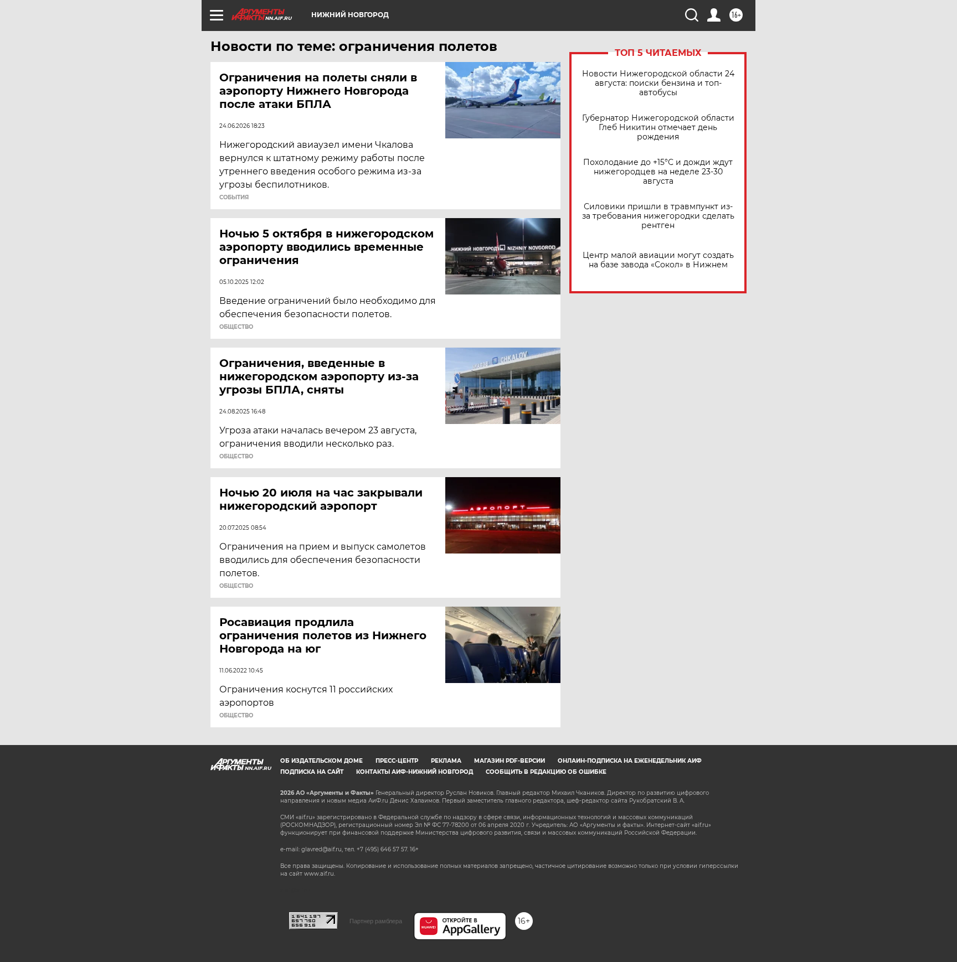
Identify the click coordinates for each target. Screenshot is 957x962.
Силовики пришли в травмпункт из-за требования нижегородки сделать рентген (658, 216)
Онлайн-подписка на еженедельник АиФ (630, 760)
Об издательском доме (321, 760)
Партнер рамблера (375, 921)
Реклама (446, 760)
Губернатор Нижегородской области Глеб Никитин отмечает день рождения (658, 127)
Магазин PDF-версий (509, 760)
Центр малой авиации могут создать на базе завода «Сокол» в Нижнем (658, 260)
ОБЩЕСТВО (236, 327)
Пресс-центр (396, 760)
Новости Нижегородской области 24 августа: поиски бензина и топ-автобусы (658, 83)
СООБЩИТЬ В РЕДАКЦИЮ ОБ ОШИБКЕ (546, 771)
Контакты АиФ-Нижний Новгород (414, 771)
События (234, 197)
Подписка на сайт (311, 771)
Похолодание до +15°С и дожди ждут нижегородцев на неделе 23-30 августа (658, 172)
